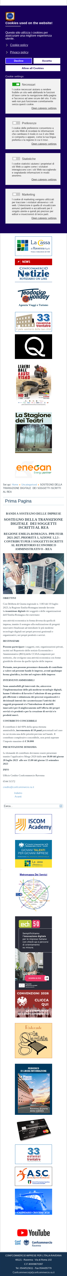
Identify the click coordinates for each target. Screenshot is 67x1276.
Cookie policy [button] (19, 45)
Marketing (28, 194)
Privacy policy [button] (19, 52)
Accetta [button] (47, 60)
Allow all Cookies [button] (33, 68)
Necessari (28, 84)
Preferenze (29, 123)
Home (15, 484)
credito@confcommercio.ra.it (18, 787)
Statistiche (29, 158)
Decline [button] (18, 60)
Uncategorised (29, 484)
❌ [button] (63, 9)
